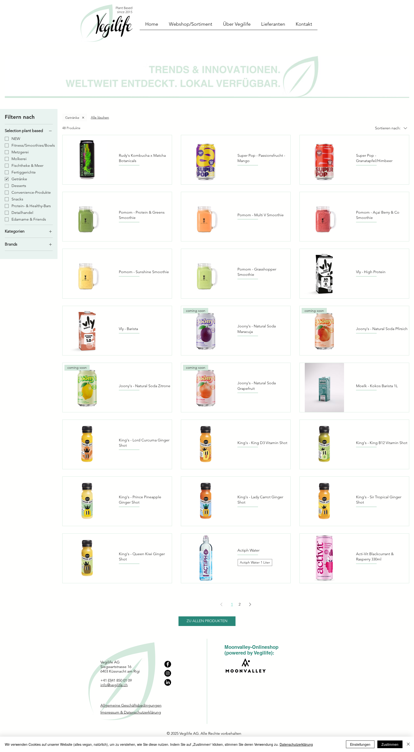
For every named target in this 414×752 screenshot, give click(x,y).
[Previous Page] (221, 604)
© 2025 (173, 733)
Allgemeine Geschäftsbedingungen (130, 705)
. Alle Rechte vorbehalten (220, 733)
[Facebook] (167, 664)
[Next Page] (250, 604)
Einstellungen (360, 744)
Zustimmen (389, 744)
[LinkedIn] (167, 682)
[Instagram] (167, 673)
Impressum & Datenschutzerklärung (130, 712)
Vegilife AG (189, 733)
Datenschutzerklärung (296, 744)
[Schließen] (408, 744)
